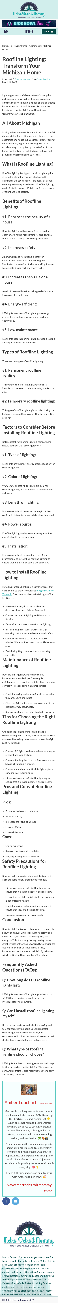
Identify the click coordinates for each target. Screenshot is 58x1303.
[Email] (15, 1201)
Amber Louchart (44, 79)
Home (5, 45)
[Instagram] (31, 31)
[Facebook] (27, 31)
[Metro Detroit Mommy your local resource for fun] (29, 10)
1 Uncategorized (22, 79)
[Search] (6, 31)
